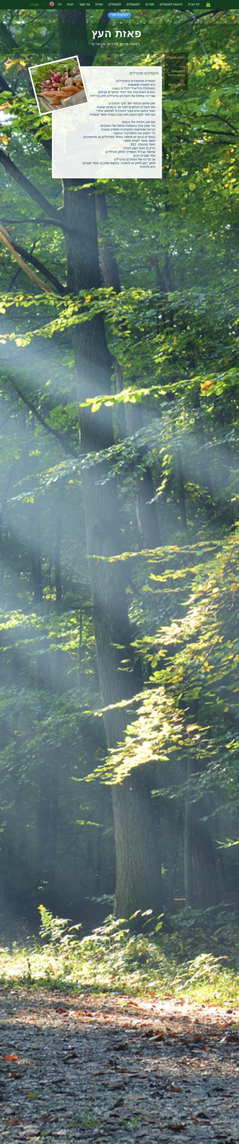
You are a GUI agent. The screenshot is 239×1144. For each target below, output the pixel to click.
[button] (36, 4)
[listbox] (36, 4)
